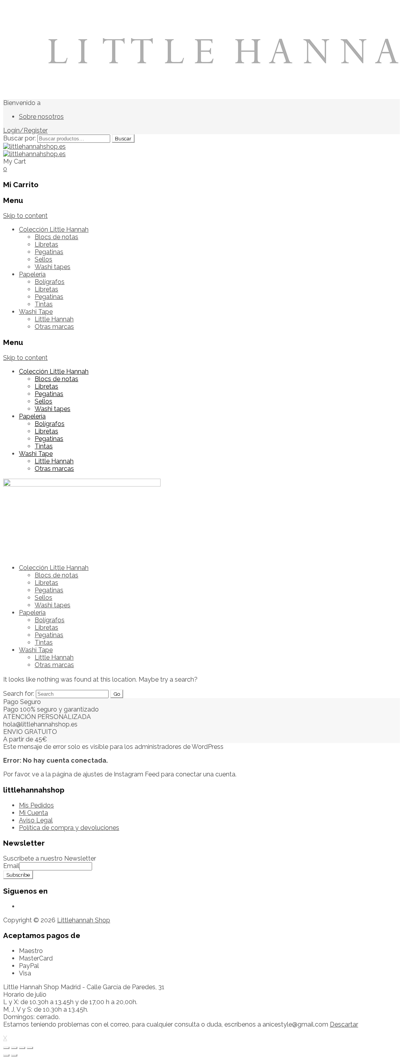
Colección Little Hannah (54, 229)
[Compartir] (14, 1048)
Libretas (46, 244)
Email (11, 866)
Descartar (344, 1024)
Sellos (43, 259)
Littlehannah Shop (83, 920)
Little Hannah (54, 319)
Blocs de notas (56, 237)
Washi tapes (52, 267)
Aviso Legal (36, 820)
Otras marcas (54, 326)
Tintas (44, 304)
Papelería (32, 274)
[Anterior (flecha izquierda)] (6, 1055)
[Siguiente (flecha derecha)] (14, 1055)
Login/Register (25, 130)
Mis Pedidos (36, 805)
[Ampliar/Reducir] (30, 1048)
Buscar (123, 138)
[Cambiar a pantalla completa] (22, 1048)
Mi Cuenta (33, 813)
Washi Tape (36, 311)
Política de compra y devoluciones (69, 827)
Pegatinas (49, 252)
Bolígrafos (50, 282)
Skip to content (25, 215)
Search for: (18, 693)
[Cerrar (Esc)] (6, 1048)
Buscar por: (19, 138)
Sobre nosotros (41, 116)
